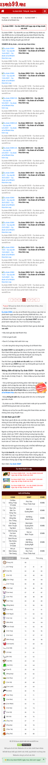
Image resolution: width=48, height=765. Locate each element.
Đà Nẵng (29, 517)
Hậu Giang (12, 541)
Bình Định (29, 523)
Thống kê (26, 11)
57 (31, 300)
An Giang (12, 523)
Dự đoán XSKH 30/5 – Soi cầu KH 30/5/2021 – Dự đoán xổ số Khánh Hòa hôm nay (32, 175)
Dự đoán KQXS (17, 11)
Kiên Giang (13, 551)
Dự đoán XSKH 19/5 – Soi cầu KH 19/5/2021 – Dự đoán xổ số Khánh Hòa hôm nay (32, 249)
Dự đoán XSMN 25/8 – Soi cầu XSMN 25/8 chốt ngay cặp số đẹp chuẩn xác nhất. (27, 474)
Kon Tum (29, 551)
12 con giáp (24, 558)
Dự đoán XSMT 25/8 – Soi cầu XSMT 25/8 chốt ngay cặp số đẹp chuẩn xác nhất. (26, 480)
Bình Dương (13, 531)
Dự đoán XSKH (7, 312)
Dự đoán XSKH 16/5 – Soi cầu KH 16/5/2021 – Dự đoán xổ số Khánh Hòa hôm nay (32, 274)
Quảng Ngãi (29, 544)
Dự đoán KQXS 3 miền (24, 469)
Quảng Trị (29, 528)
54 (20, 300)
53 (17, 300)
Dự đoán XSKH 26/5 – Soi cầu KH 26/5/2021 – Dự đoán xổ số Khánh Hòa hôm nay (32, 200)
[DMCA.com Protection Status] (24, 745)
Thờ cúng (39, 558)
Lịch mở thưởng (24, 493)
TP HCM (13, 505)
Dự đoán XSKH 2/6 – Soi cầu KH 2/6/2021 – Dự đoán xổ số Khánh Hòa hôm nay (31, 150)
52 (14, 300)
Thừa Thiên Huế (29, 504)
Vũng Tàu (12, 513)
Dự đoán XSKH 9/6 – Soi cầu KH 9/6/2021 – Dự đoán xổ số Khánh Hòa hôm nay (31, 100)
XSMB (42, 497)
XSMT (29, 497)
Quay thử (33, 11)
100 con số (9, 558)
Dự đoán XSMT (15, 464)
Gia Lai (29, 532)
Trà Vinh (13, 533)
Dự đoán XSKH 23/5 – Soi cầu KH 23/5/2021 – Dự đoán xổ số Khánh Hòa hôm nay (32, 224)
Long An (13, 543)
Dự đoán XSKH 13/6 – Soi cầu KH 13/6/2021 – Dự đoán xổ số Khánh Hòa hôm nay (32, 75)
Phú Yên (29, 501)
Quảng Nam (29, 512)
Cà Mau (12, 500)
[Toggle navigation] (45, 11)
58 (34, 300)
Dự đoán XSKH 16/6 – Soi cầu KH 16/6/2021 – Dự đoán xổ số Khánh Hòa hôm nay (32, 50)
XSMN (12, 497)
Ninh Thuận (29, 534)
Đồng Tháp (13, 503)
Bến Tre (12, 510)
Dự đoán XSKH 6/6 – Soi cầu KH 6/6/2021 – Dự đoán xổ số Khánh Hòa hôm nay (31, 125)
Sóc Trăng (12, 520)
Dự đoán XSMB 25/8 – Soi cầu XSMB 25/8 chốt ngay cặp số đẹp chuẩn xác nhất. (27, 486)
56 (27, 300)
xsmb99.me (13, 4)
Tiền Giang (13, 553)
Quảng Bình (29, 526)
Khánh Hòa (29, 519)
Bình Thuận (13, 526)
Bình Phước (13, 538)
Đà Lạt (12, 549)
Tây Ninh (13, 528)
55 (24, 300)
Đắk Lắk (29, 509)
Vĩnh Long (12, 536)
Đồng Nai (12, 518)
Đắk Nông (29, 542)
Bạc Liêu (13, 508)
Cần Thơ (13, 516)
